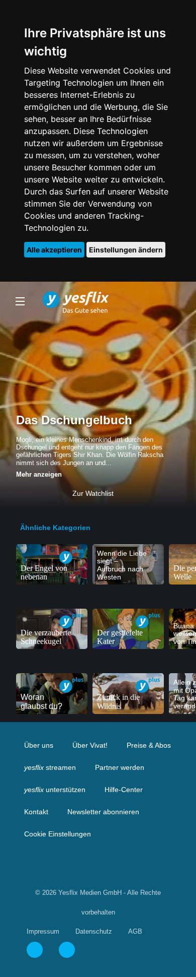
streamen (50, 767)
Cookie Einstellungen (57, 834)
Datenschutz (93, 931)
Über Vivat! (90, 745)
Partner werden (119, 767)
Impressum (43, 931)
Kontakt (36, 812)
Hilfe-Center (124, 790)
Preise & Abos (149, 745)
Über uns (38, 745)
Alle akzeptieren (54, 249)
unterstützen (54, 790)
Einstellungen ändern (126, 249)
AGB (135, 931)
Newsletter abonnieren (103, 812)
